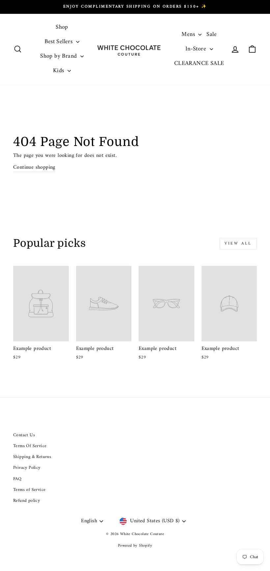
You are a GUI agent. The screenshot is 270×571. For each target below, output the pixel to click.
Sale (211, 34)
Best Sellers (59, 42)
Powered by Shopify (135, 545)
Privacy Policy (26, 468)
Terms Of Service (29, 446)
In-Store (196, 49)
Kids (59, 71)
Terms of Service (29, 490)
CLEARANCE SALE (199, 63)
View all (238, 243)
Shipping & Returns (32, 457)
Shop (62, 27)
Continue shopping (34, 167)
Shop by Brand (59, 56)
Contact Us (24, 435)
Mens (189, 34)
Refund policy (26, 501)
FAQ (17, 479)
